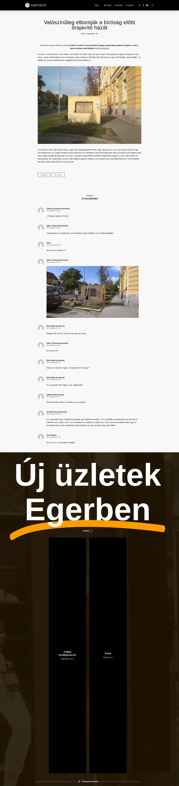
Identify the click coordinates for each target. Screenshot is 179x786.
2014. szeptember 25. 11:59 (53, 414)
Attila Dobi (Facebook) (55, 395)
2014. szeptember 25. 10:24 (54, 379)
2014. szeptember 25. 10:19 (54, 328)
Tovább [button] (86, 531)
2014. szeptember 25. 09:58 (54, 245)
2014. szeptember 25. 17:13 (54, 437)
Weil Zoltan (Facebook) (56, 326)
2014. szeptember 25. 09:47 (54, 210)
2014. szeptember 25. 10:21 (54, 345)
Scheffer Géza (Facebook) (57, 412)
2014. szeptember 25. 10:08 (54, 262)
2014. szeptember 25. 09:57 (54, 227)
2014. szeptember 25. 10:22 (54, 362)
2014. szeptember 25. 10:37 (54, 396)
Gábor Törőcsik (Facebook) (57, 226)
